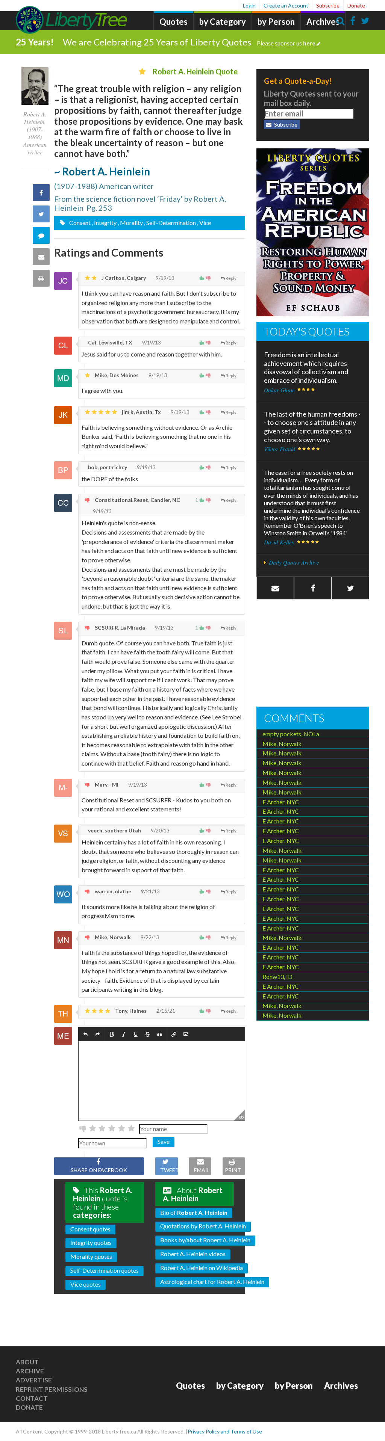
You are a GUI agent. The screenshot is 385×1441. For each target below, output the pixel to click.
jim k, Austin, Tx (141, 412)
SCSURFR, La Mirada (119, 627)
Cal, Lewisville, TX (109, 342)
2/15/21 (165, 1010)
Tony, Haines (130, 1010)
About (27, 1362)
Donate (356, 5)
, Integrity (104, 222)
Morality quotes (91, 1256)
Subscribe (328, 5)
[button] (85, 1034)
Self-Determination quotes (104, 1270)
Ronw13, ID (277, 976)
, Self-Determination (170, 222)
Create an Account (286, 5)
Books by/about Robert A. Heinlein (205, 1239)
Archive (30, 1371)
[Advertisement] (312, 654)
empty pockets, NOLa (290, 733)
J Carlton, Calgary (123, 278)
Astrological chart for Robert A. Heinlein (212, 1281)
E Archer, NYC (280, 801)
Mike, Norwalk (112, 937)
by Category (222, 22)
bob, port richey (107, 467)
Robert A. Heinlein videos (193, 1253)
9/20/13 (160, 830)
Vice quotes (85, 1284)
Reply (231, 278)
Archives (323, 22)
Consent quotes (90, 1229)
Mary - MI (106, 784)
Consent (79, 222)
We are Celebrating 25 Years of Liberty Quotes (189, 41)
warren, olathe (112, 891)
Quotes (173, 22)
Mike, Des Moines (116, 375)
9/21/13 (150, 891)
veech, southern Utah (114, 830)
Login (249, 5)
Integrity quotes (91, 1242)
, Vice (204, 222)
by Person (276, 22)
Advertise (34, 1380)
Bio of (193, 1212)
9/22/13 (149, 937)
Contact (32, 1398)
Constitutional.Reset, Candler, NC (137, 500)
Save (164, 1141)
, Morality (130, 222)
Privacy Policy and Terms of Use (225, 1431)
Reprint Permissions (52, 1389)
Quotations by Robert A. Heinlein (203, 1226)
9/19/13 (164, 278)
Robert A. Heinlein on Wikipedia (201, 1267)
